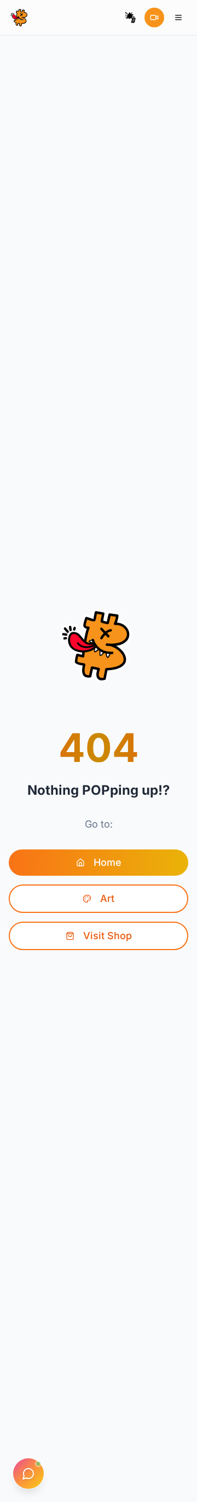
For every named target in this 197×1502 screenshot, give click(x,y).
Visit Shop (107, 935)
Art (107, 898)
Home (107, 862)
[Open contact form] (28, 1473)
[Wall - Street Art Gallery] (130, 17)
